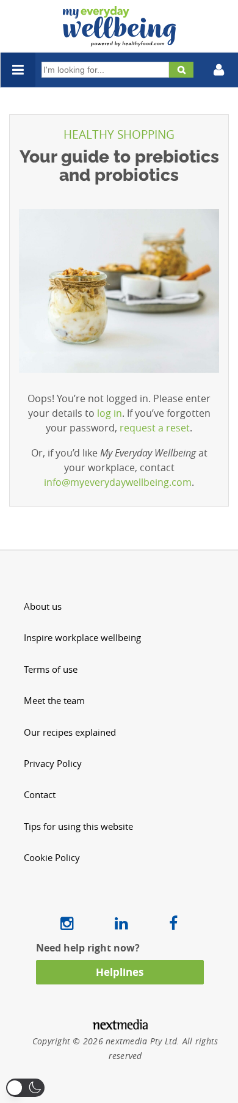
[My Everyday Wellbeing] (119, 39)
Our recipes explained (70, 732)
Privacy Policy (53, 763)
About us (43, 606)
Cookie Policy (52, 857)
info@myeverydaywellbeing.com (118, 482)
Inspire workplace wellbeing (82, 637)
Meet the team (54, 700)
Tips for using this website (78, 826)
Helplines (119, 972)
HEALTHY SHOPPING (119, 134)
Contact (40, 794)
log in (109, 413)
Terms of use (51, 669)
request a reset (155, 427)
